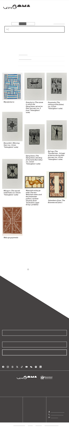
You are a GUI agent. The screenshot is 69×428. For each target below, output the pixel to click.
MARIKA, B (7, 105)
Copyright (39, 425)
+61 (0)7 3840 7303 (57, 414)
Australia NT (23, 54)
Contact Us (54, 417)
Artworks (8, 19)
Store (3, 409)
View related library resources (13, 260)
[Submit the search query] (6, 29)
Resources (30, 24)
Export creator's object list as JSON (15, 270)
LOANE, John (52, 207)
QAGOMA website (7, 407)
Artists (16, 19)
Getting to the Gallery (57, 412)
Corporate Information (51, 425)
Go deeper (26, 19)
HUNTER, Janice (53, 211)
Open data (5, 405)
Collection (16, 12)
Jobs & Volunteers (19, 425)
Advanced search (59, 23)
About (4, 413)
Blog (3, 411)
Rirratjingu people (25, 59)
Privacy (30, 425)
